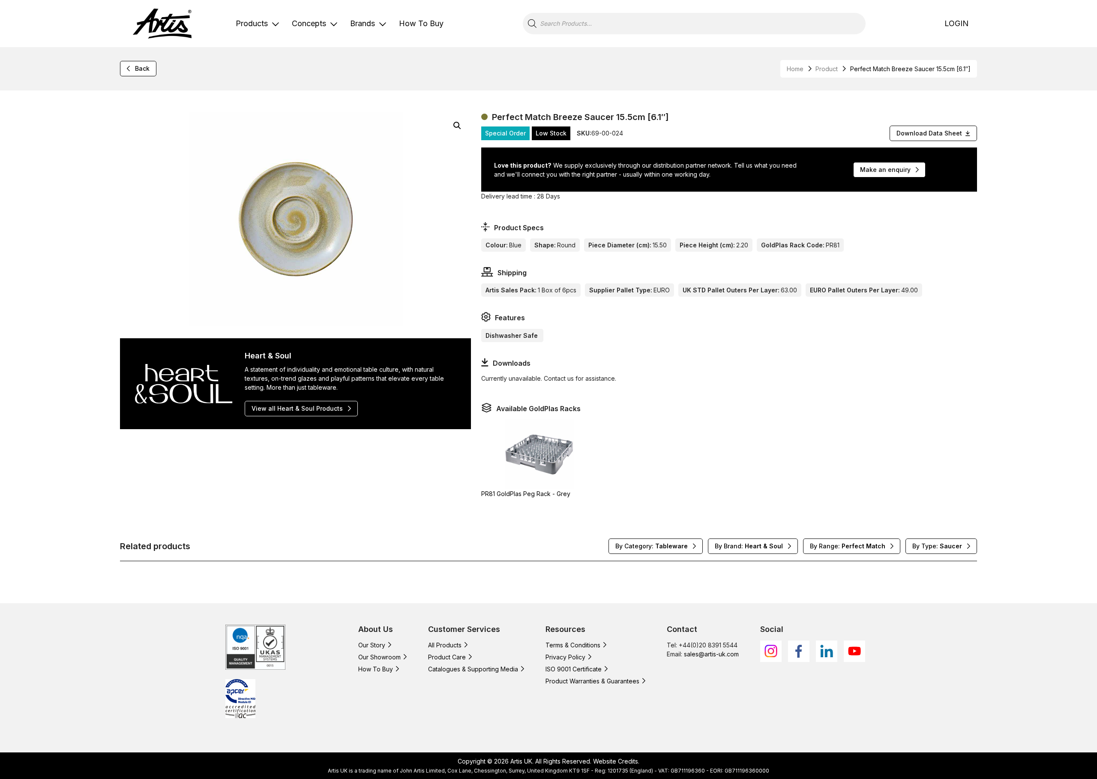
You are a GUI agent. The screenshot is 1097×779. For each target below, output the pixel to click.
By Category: (651, 546)
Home (795, 68)
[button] (457, 125)
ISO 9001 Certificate (574, 669)
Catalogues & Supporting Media (473, 669)
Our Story (371, 645)
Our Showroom (379, 657)
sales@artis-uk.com (711, 654)
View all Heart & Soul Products (297, 408)
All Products (445, 645)
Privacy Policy (565, 657)
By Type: (937, 546)
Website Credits (615, 761)
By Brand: (749, 546)
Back (142, 68)
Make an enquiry (885, 169)
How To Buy (421, 23)
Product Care (447, 657)
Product (826, 68)
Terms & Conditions (573, 645)
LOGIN (956, 23)
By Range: (847, 546)
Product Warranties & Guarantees (592, 681)
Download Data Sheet (929, 133)
